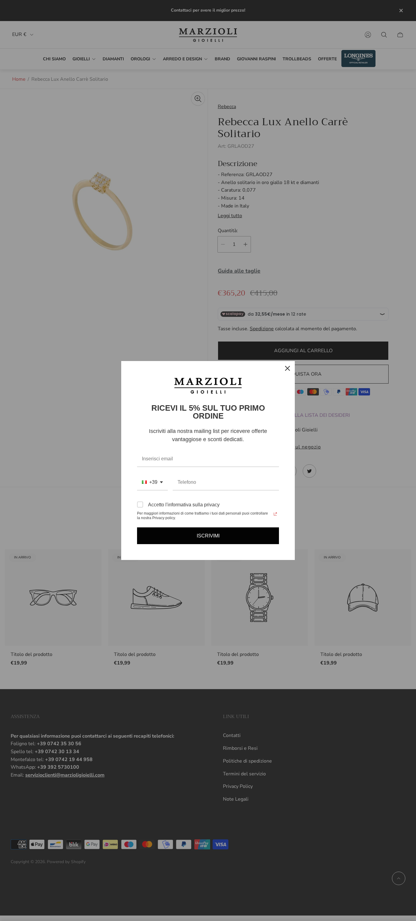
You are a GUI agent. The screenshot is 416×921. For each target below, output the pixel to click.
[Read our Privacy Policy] (275, 514)
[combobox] (152, 482)
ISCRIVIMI (208, 535)
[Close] (287, 368)
